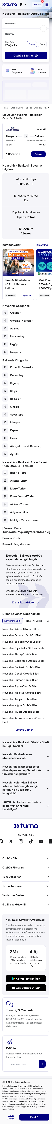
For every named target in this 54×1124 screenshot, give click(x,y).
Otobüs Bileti (17, 107)
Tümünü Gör (42, 244)
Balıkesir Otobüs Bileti (36, 107)
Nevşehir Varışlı (34, 620)
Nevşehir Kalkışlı (12, 620)
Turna (5, 107)
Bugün (32, 44)
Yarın (42, 44)
